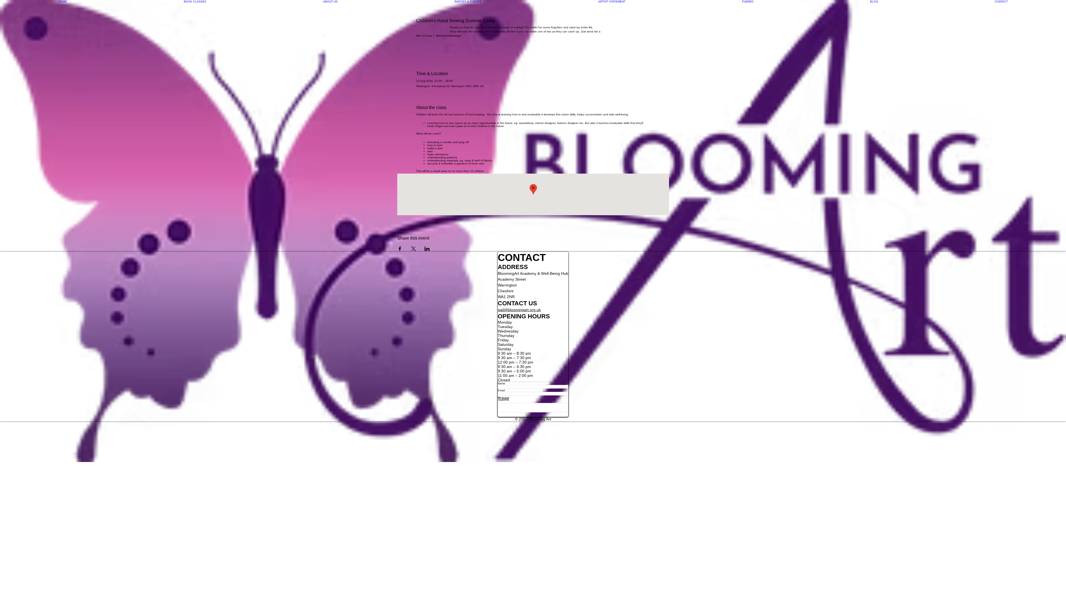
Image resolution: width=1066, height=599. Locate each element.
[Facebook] (533, 424)
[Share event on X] (413, 249)
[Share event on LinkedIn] (427, 249)
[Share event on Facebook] (400, 249)
